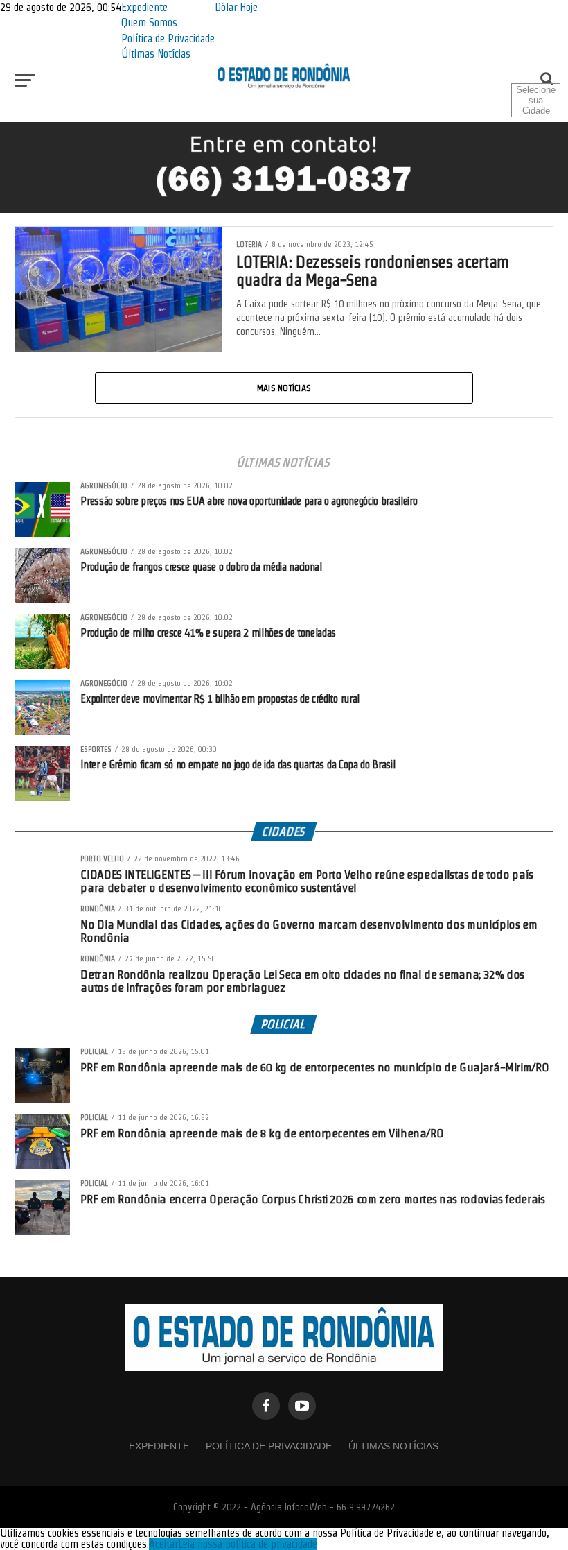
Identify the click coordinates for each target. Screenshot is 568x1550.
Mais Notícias (284, 388)
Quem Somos (149, 22)
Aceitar (163, 1544)
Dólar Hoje (236, 7)
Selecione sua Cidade (536, 100)
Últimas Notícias (155, 54)
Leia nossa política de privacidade (247, 1544)
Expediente (144, 7)
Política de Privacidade (168, 38)
